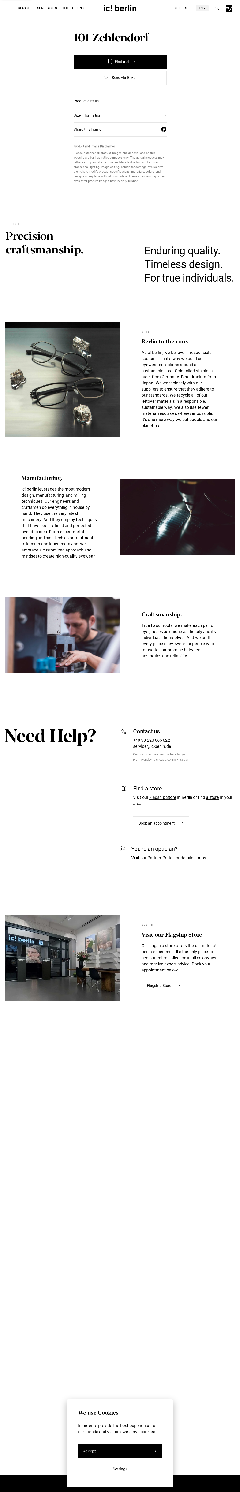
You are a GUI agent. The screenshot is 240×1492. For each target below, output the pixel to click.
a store (212, 797)
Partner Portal (160, 857)
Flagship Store (162, 797)
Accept (89, 1451)
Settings (120, 1468)
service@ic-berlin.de (152, 746)
